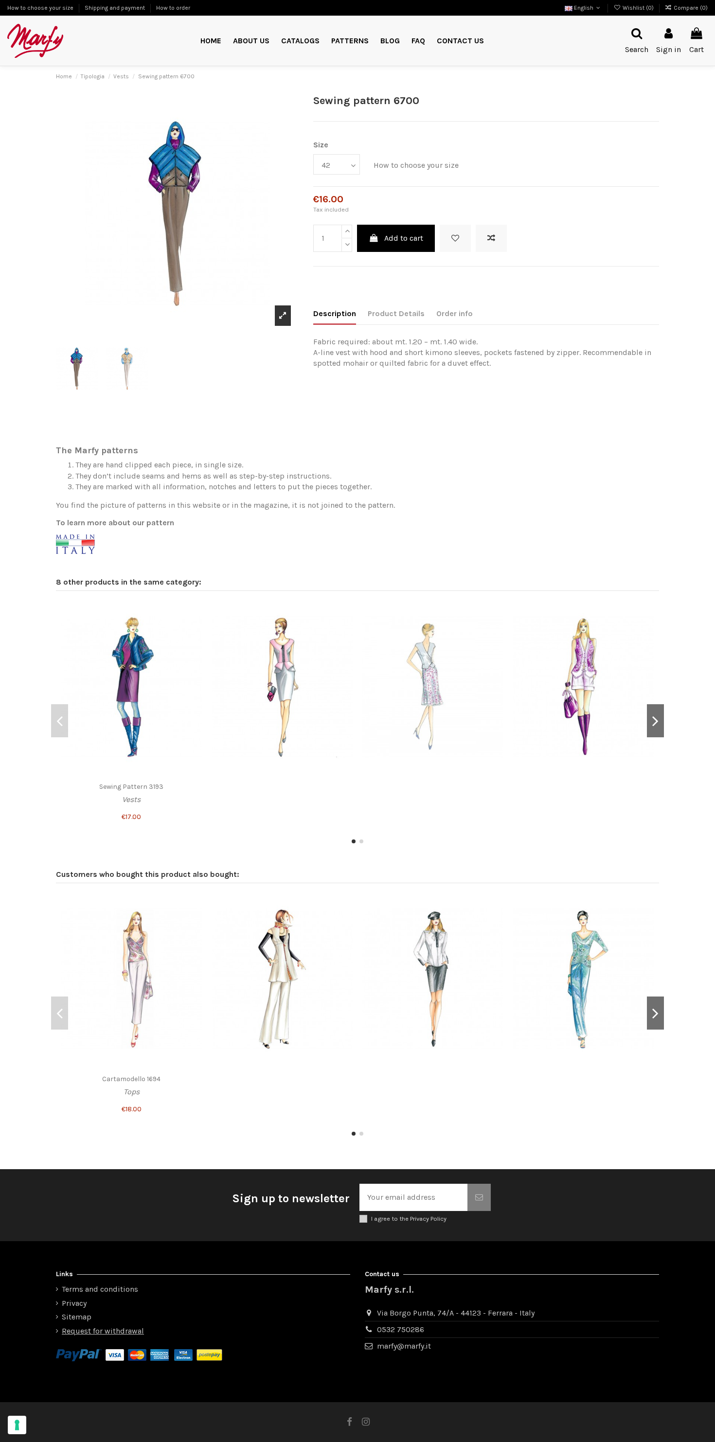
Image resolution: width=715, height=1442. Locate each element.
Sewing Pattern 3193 (131, 787)
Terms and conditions (100, 1289)
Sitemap (76, 1316)
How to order (173, 7)
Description (334, 313)
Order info (454, 313)
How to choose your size (41, 7)
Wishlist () (638, 7)
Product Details (396, 313)
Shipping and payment (115, 7)
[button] (350, 41)
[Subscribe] (479, 1197)
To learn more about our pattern (115, 522)
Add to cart (403, 238)
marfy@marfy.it (404, 1346)
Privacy (74, 1303)
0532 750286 (400, 1329)
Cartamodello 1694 (131, 1079)
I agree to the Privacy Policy (409, 1218)
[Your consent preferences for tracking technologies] (17, 1425)
